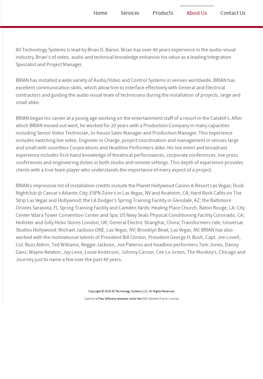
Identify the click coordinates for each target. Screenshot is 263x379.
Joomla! (89, 299)
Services (130, 13)
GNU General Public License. (160, 299)
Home (100, 13)
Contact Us (232, 13)
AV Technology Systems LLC (35, 14)
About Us (197, 13)
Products (163, 13)
